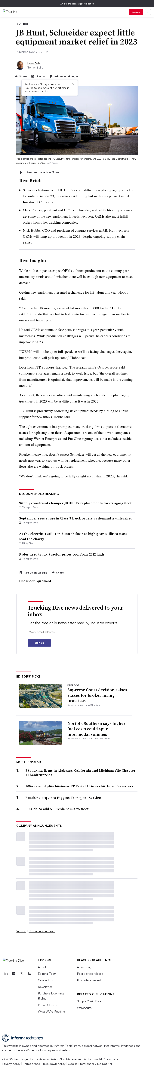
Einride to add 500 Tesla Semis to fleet (57, 809)
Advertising (84, 967)
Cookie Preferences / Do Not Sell (90, 1064)
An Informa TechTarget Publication (77, 3)
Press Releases (47, 1005)
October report (107, 367)
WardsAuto (84, 1008)
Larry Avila (33, 63)
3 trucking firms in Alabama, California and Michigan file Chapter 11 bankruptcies (80, 772)
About (42, 967)
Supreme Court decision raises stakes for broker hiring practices (97, 695)
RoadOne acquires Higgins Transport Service (63, 797)
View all (21, 931)
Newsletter (45, 987)
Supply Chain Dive (89, 1001)
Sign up (136, 12)
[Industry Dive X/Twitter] (22, 974)
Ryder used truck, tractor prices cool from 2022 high (61, 554)
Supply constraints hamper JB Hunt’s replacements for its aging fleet (75, 503)
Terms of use (31, 1064)
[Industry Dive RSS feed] (29, 974)
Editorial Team (47, 973)
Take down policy (54, 1064)
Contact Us (45, 980)
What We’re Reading (51, 1011)
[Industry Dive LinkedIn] (6, 974)
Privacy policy (11, 1064)
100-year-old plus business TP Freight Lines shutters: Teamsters (79, 786)
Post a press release (42, 931)
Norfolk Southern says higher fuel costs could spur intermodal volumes (96, 729)
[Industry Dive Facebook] (14, 974)
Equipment (43, 581)
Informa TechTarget (67, 1046)
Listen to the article (42, 172)
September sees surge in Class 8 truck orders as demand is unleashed (75, 518)
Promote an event (89, 980)
